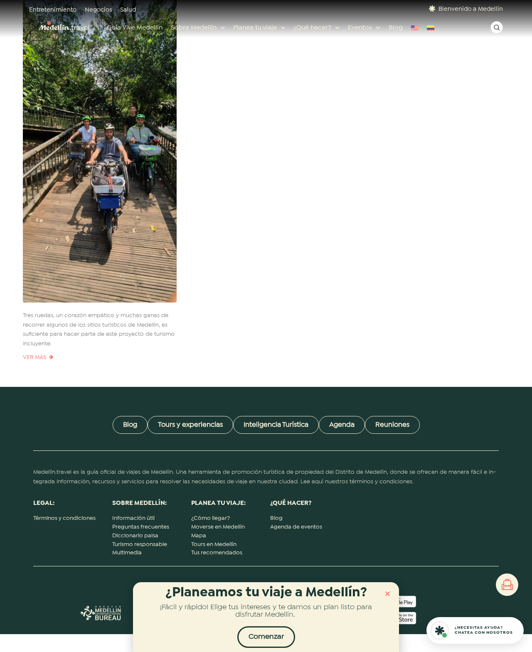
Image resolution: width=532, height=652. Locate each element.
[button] (387, 593)
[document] (266, 326)
